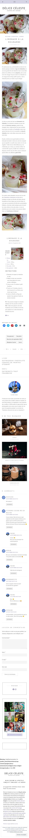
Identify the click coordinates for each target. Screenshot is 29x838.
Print (7, 315)
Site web (4, 667)
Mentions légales (7, 823)
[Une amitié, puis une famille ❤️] (9, 727)
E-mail (4, 659)
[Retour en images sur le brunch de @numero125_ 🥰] (20, 717)
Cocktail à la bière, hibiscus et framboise (14, 460)
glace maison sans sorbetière (10, 816)
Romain (8, 550)
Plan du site (15, 823)
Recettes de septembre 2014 (14, 339)
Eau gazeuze (10, 268)
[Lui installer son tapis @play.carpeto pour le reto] (20, 707)
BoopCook (10, 497)
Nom (3, 652)
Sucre (8, 264)
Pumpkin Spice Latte (14, 483)
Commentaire (6, 638)
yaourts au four (8, 811)
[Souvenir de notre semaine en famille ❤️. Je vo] (20, 727)
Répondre (9, 504)
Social (2, 2)
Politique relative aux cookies (16, 831)
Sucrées (21, 36)
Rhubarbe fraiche (11, 342)
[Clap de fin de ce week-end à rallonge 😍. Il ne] (9, 707)
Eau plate (9, 266)
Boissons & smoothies (11, 36)
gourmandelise (11, 579)
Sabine (11, 243)
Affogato (14, 437)
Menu (14, 1)
